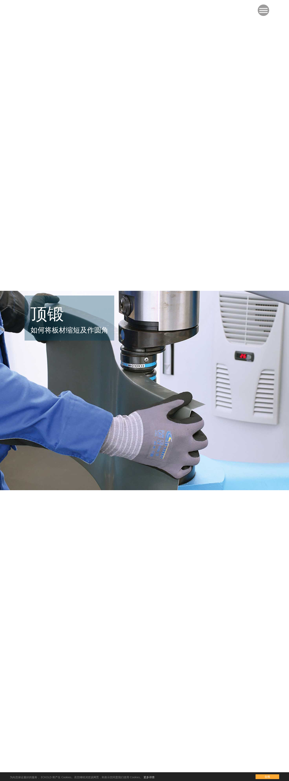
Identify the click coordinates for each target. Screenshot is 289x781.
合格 (267, 776)
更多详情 (149, 777)
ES (39, 6)
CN (46, 6)
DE (26, 6)
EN (33, 6)
